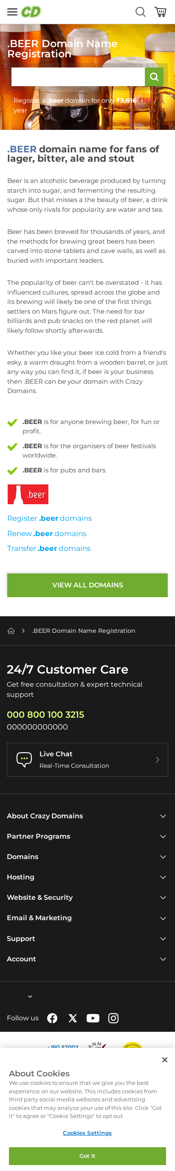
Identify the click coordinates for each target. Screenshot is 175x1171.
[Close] (164, 1059)
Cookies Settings (87, 1132)
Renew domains (46, 533)
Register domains (49, 518)
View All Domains (87, 585)
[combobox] (7, 996)
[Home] (11, 630)
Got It (87, 1155)
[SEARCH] (154, 76)
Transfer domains (48, 548)
